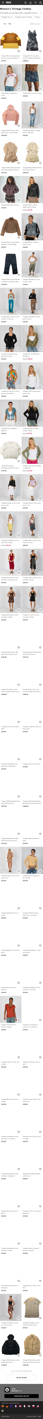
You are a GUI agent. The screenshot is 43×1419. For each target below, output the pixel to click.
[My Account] (30, 2)
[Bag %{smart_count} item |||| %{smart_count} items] (40, 2)
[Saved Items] (35, 2)
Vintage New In (6, 17)
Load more (21, 1378)
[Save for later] (18, 51)
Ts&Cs (39, 1416)
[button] (2, 1406)
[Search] (25, 2)
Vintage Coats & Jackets (23, 17)
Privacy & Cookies (31, 1416)
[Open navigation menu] (3, 2)
